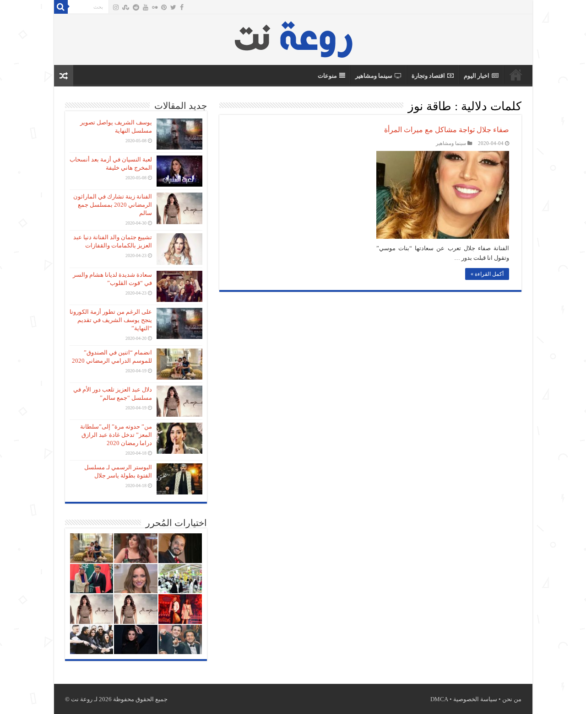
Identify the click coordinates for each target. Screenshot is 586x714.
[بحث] (61, 7)
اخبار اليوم (476, 75)
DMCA (439, 699)
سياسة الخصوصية (475, 699)
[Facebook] (181, 7)
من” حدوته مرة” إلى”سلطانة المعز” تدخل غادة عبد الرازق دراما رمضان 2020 (116, 434)
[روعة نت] (293, 37)
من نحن (511, 699)
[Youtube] (145, 7)
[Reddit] (136, 7)
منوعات (327, 75)
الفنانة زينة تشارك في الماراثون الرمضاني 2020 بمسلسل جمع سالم (112, 204)
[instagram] (115, 7)
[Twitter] (173, 7)
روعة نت (516, 74)
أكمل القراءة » (487, 274)
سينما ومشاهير (373, 75)
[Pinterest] (164, 7)
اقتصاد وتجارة (428, 75)
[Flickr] (154, 7)
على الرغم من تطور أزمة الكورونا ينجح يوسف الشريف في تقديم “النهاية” (111, 320)
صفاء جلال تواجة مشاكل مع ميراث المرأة (446, 130)
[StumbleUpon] (125, 7)
